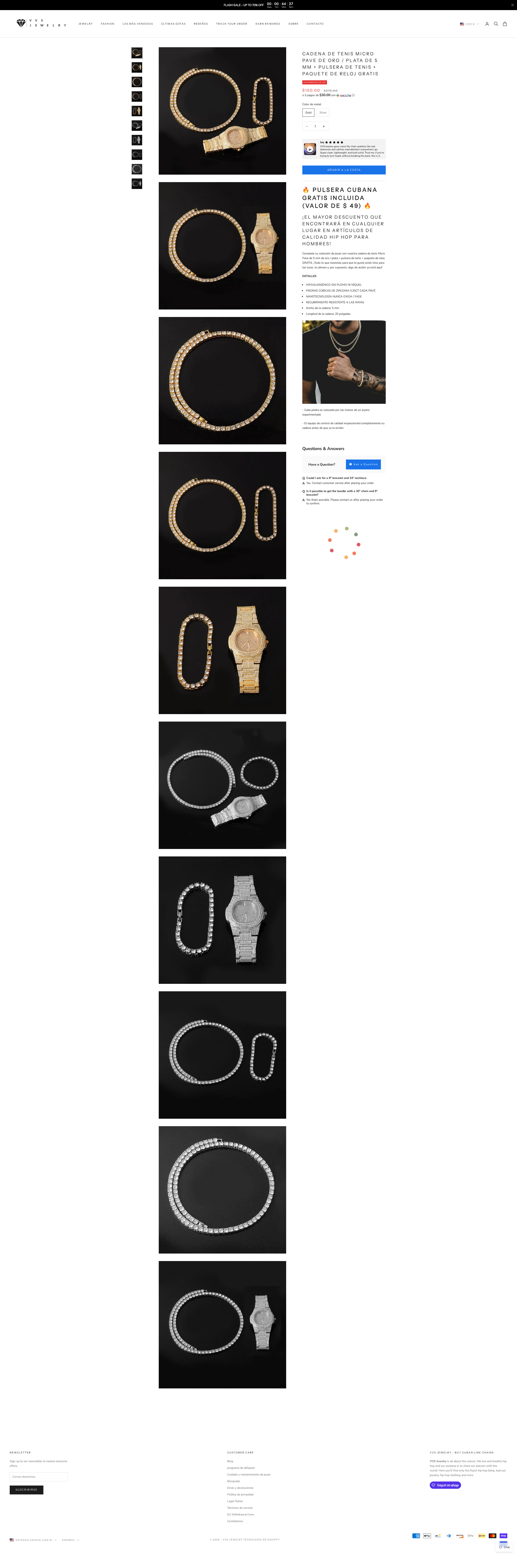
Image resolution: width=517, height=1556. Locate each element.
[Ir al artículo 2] (137, 67)
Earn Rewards (268, 23)
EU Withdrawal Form (240, 1514)
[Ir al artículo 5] (137, 111)
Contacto (315, 23)
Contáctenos (235, 1521)
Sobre (294, 23)
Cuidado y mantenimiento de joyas (248, 1474)
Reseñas (201, 23)
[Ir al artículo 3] (137, 82)
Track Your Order (232, 23)
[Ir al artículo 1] (137, 53)
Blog (230, 1461)
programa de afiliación (241, 1468)
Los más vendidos (138, 23)
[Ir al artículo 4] (137, 96)
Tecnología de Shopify (261, 1539)
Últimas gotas (173, 23)
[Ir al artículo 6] (137, 125)
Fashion (108, 23)
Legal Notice (235, 1501)
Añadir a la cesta (344, 170)
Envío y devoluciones (240, 1488)
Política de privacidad (240, 1494)
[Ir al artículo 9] (137, 169)
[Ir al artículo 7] (137, 140)
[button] (344, 95)
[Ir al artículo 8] (137, 154)
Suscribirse (27, 1490)
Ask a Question (365, 464)
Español (68, 1540)
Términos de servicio (240, 1508)
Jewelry (85, 23)
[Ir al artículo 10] (137, 183)
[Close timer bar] (512, 5)
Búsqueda (233, 1481)
